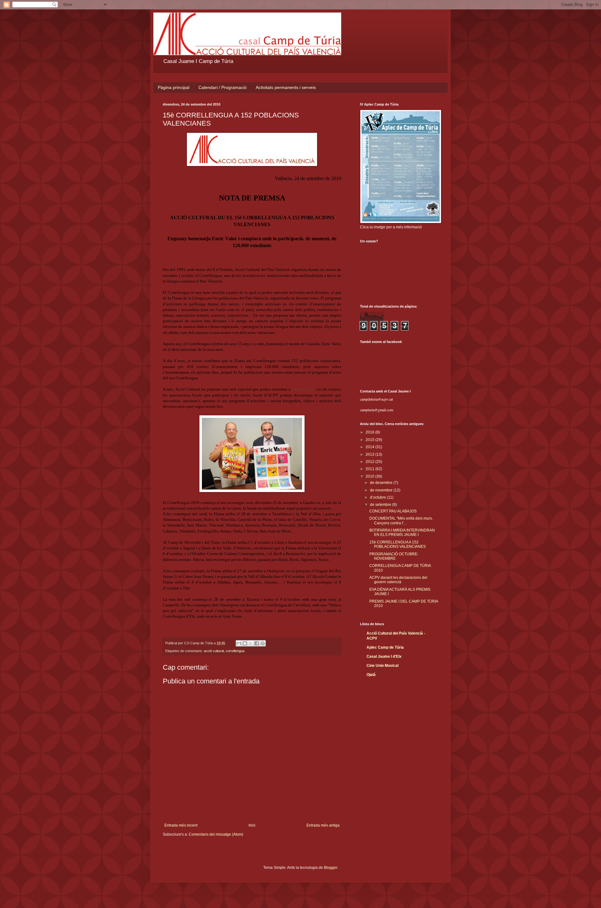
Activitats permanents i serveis (286, 87)
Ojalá (371, 674)
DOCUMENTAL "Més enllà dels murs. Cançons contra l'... (401, 520)
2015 (370, 440)
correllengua (235, 651)
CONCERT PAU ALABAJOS (393, 511)
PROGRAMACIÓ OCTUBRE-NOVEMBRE (394, 556)
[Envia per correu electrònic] (239, 643)
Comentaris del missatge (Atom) (216, 834)
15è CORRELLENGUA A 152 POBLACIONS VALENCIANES (397, 544)
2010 (370, 476)
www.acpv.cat (303, 389)
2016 (370, 432)
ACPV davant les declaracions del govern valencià (398, 579)
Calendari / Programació (222, 87)
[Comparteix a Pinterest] (262, 643)
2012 (370, 461)
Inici (252, 825)
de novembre (381, 490)
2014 (370, 447)
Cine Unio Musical (382, 665)
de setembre (381, 504)
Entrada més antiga (323, 825)
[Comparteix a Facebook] (257, 643)
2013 (370, 454)
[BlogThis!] (245, 643)
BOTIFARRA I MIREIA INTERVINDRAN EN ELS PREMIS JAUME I (402, 532)
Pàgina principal (173, 87)
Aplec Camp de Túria (385, 647)
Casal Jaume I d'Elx (384, 656)
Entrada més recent (181, 825)
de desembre (381, 482)
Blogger (330, 867)
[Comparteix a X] (251, 643)
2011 (370, 469)
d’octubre (378, 497)
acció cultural (214, 651)
